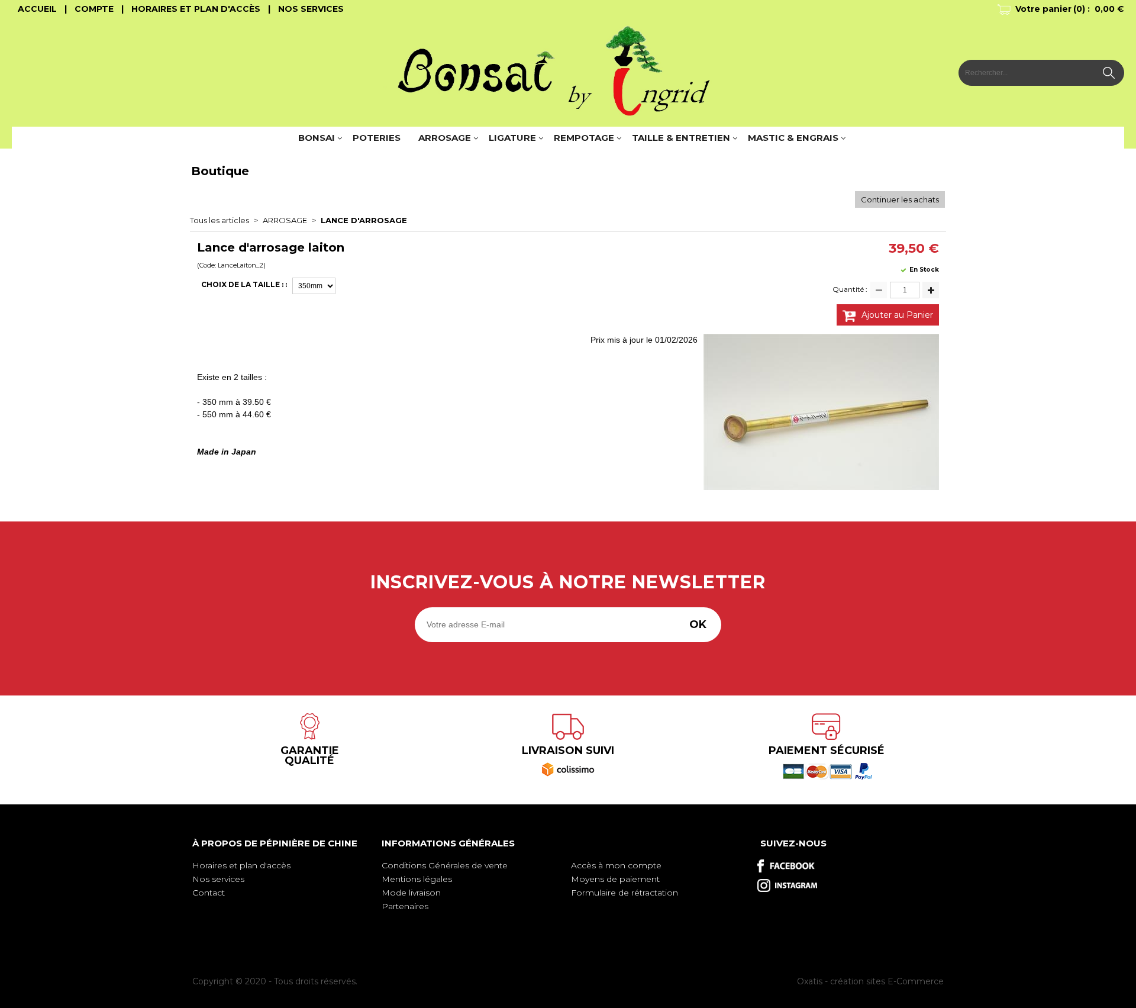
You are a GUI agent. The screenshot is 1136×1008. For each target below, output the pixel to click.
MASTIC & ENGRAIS (793, 137)
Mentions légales (417, 879)
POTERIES (377, 137)
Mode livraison (411, 892)
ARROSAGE (444, 137)
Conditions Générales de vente (445, 865)
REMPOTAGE (584, 137)
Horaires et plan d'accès (241, 865)
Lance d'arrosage (364, 220)
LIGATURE (512, 137)
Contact (208, 892)
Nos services (218, 879)
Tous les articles (219, 220)
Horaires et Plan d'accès (195, 9)
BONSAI (316, 137)
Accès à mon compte (616, 865)
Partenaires (405, 906)
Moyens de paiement (615, 879)
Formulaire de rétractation (624, 892)
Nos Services (311, 9)
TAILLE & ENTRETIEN (681, 137)
